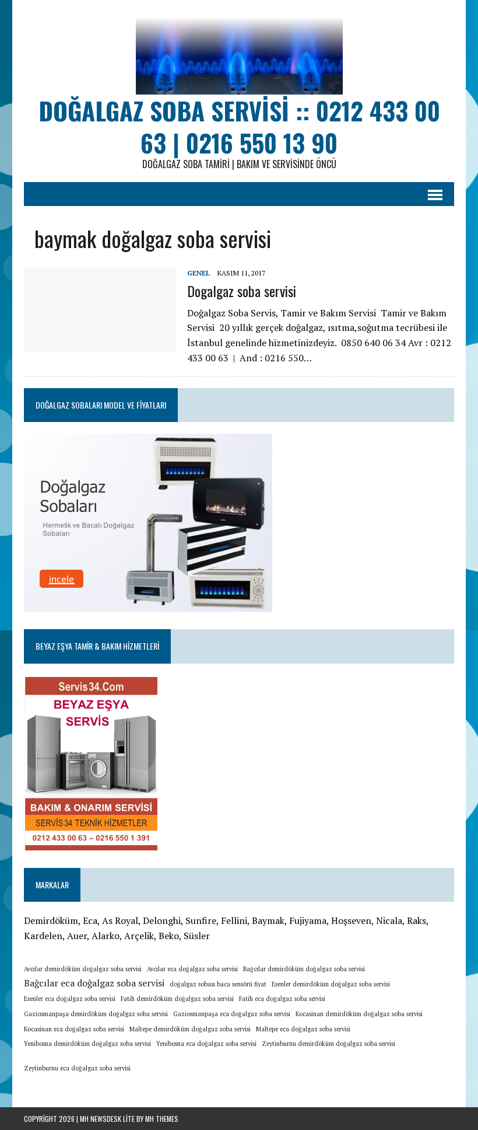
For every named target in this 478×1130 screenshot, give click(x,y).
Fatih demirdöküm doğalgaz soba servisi (177, 999)
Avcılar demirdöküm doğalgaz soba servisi (83, 969)
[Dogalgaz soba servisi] (99, 345)
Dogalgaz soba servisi (241, 290)
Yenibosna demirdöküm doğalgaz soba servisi (87, 1044)
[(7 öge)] (138, 1064)
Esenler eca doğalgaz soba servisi (69, 999)
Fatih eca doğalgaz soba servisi (282, 999)
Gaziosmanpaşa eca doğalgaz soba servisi (231, 1014)
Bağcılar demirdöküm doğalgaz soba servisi (304, 969)
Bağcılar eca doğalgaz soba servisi (94, 982)
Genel (198, 272)
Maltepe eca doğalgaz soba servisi (303, 1029)
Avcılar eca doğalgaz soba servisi (192, 969)
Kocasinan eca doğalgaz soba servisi (74, 1029)
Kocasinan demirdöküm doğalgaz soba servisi (359, 1014)
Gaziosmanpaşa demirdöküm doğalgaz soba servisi (96, 1014)
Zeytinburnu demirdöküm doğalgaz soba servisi (328, 1044)
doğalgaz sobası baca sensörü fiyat (218, 984)
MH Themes (161, 1119)
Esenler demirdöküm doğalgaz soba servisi (331, 984)
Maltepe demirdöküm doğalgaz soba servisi (190, 1029)
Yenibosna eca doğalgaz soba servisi (206, 1044)
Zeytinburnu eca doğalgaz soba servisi (77, 1068)
